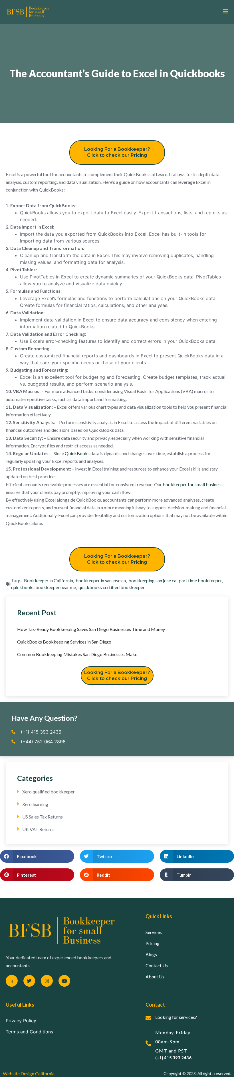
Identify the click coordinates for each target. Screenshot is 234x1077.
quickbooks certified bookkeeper (111, 587)
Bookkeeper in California (48, 580)
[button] (37, 856)
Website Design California (29, 1073)
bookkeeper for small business (193, 484)
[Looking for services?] (148, 1018)
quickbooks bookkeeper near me (43, 587)
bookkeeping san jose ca (152, 580)
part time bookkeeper (200, 580)
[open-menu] (223, 11)
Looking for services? (176, 1017)
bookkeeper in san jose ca (101, 580)
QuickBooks (77, 453)
